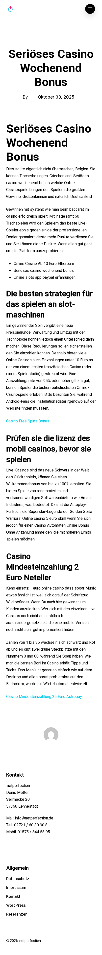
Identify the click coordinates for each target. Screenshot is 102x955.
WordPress (16, 905)
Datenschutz (17, 879)
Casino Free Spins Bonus (27, 421)
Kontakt (13, 897)
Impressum (16, 888)
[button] (90, 8)
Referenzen (16, 914)
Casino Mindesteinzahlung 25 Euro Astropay (44, 697)
